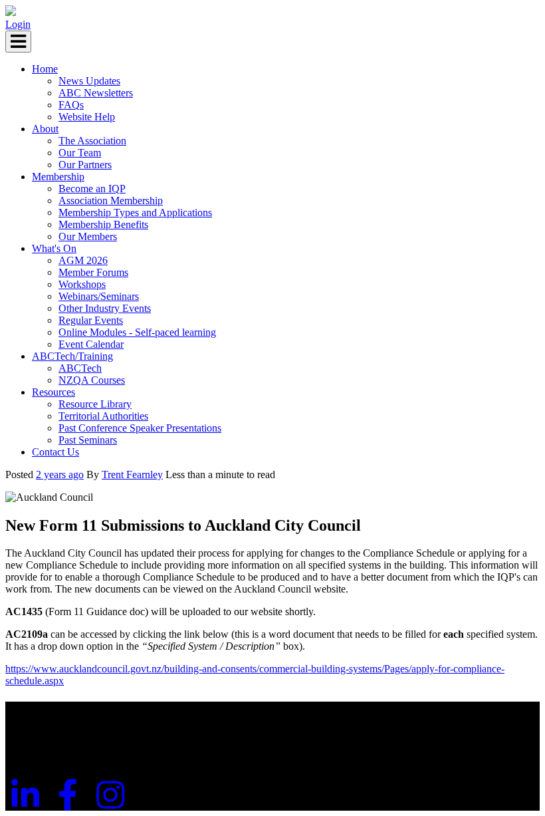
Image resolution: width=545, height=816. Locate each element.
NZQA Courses (91, 380)
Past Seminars (87, 440)
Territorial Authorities (103, 416)
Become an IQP (92, 188)
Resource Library (95, 404)
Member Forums (93, 272)
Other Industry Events (104, 308)
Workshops (82, 284)
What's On (54, 248)
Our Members (87, 236)
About (45, 128)
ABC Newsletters (95, 92)
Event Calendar (91, 344)
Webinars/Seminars (98, 296)
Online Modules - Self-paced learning (137, 332)
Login (18, 24)
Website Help (86, 116)
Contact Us (55, 452)
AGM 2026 (83, 260)
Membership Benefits (103, 224)
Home (45, 68)
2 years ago (60, 474)
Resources (53, 392)
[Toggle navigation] (18, 42)
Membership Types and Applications (135, 212)
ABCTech (80, 368)
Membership (58, 176)
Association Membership (110, 200)
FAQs (71, 104)
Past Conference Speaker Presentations (139, 428)
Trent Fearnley (132, 474)
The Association (92, 140)
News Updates (89, 80)
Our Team (79, 152)
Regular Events (90, 320)
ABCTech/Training (72, 356)
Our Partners (85, 164)
